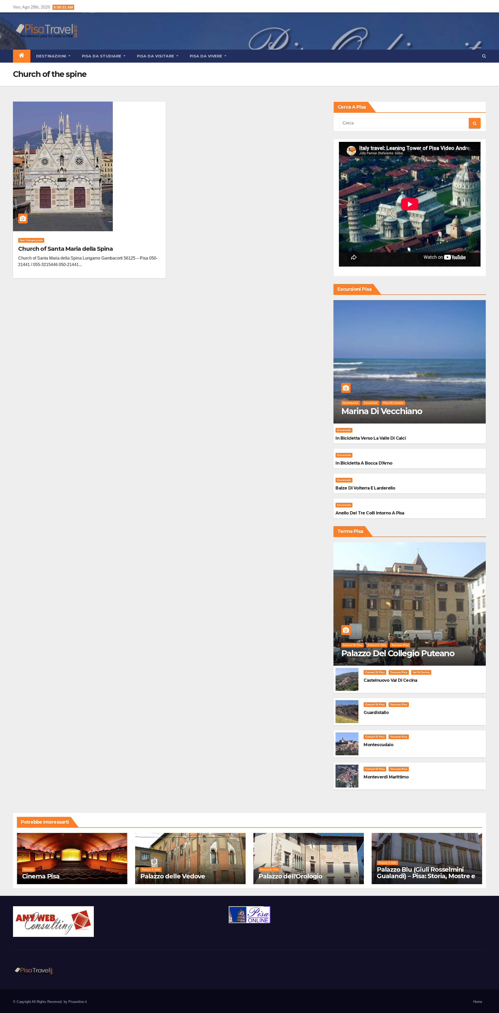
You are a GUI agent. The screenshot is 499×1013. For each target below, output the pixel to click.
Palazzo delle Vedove (172, 876)
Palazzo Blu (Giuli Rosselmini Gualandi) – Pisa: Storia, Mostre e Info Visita (426, 876)
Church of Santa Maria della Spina (65, 248)
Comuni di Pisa (352, 645)
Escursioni (371, 402)
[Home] (21, 56)
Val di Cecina (421, 672)
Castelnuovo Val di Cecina (390, 680)
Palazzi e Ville (377, 645)
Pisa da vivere (207, 56)
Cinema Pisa (41, 876)
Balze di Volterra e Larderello (365, 488)
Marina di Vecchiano (381, 411)
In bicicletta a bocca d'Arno (364, 463)
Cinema (28, 869)
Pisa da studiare (102, 56)
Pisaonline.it (77, 1002)
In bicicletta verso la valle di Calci (370, 438)
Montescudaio (378, 744)
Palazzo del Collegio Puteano (397, 653)
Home (477, 1002)
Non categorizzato (31, 240)
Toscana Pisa (400, 645)
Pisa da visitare (156, 56)
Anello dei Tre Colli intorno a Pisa (370, 513)
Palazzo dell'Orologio (290, 876)
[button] (484, 56)
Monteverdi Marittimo (386, 776)
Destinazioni (52, 56)
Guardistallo (376, 712)
